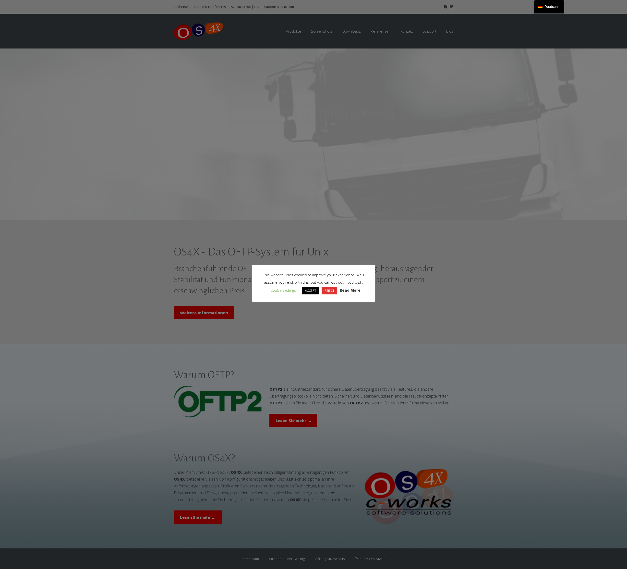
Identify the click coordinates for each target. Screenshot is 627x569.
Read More (350, 290)
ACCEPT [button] (310, 290)
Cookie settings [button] (283, 290)
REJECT (329, 290)
